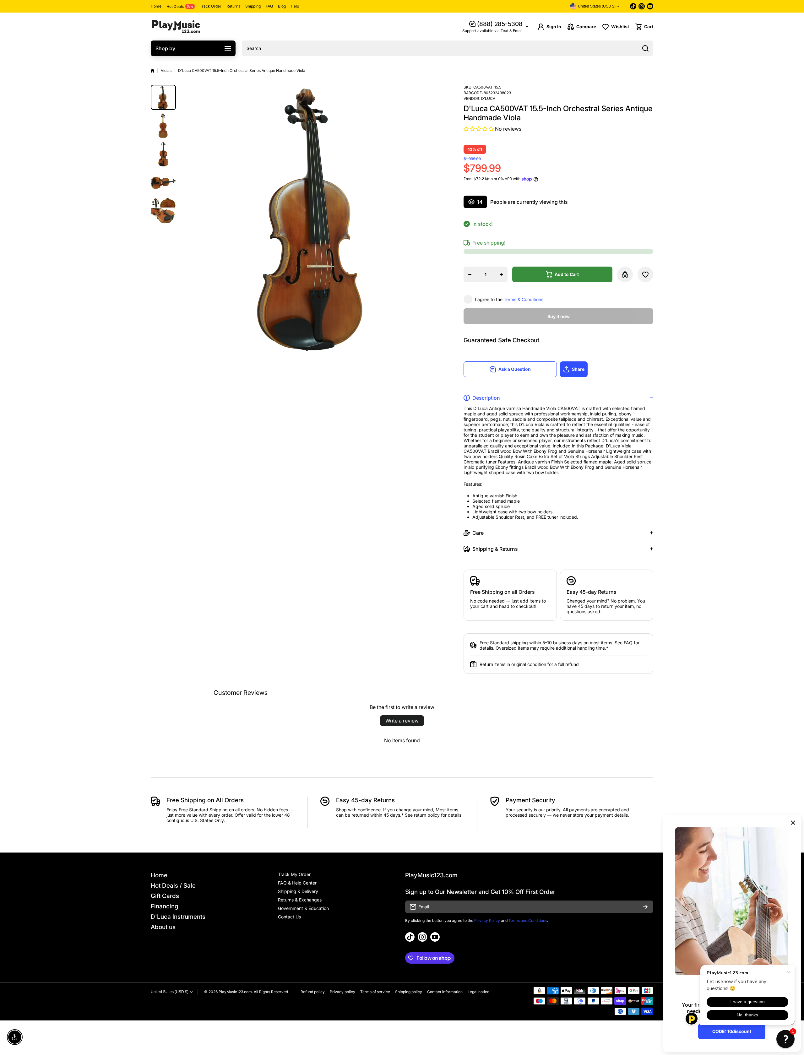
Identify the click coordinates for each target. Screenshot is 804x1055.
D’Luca (488, 98)
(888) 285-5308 (500, 24)
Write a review (402, 720)
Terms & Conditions (523, 299)
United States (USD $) (169, 992)
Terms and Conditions (527, 920)
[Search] (645, 48)
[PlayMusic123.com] (176, 26)
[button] (644, 27)
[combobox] (447, 48)
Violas (166, 70)
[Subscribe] (645, 907)
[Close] (793, 822)
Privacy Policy (487, 920)
